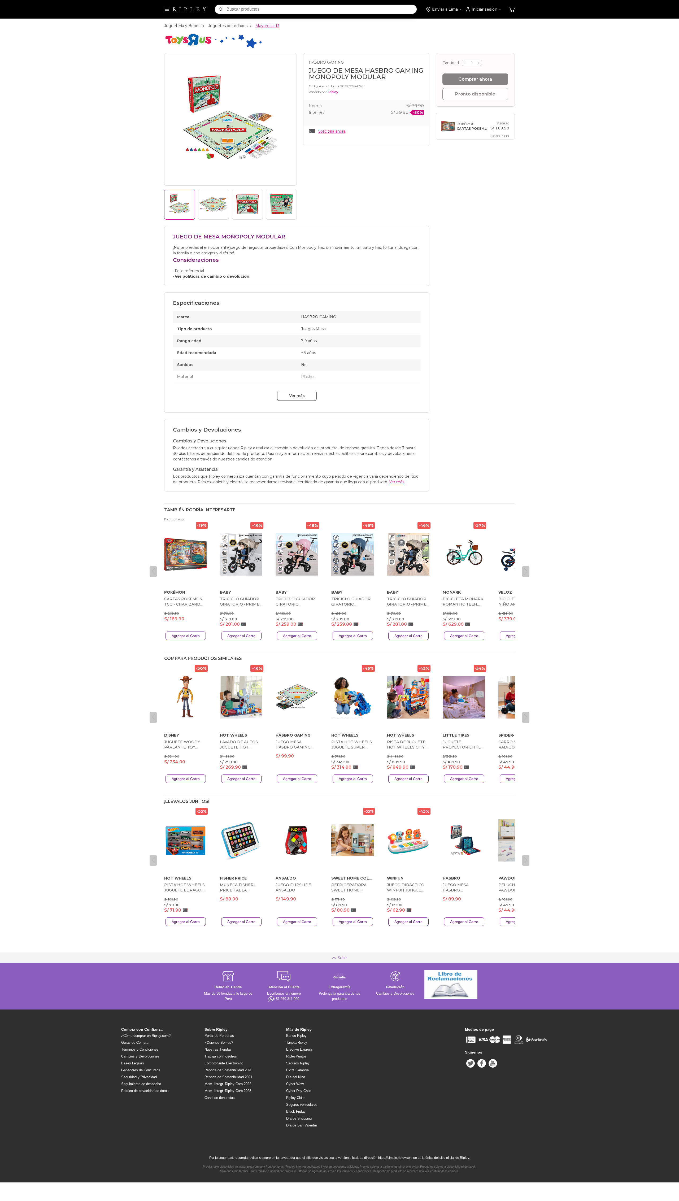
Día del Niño (295, 1077)
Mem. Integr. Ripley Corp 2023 (227, 1091)
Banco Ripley (296, 1036)
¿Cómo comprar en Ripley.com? (146, 1036)
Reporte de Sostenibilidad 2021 (228, 1077)
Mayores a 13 (267, 25)
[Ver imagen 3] (247, 204)
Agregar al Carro (186, 636)
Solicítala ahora (331, 131)
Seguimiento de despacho (141, 1084)
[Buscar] (221, 9)
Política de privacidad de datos (145, 1091)
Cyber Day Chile (298, 1091)
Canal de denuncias (219, 1098)
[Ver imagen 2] (213, 204)
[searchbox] (322, 9)
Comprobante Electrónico (223, 1063)
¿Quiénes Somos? (218, 1043)
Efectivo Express (299, 1049)
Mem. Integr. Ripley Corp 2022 (227, 1084)
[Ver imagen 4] (281, 204)
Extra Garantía (297, 1070)
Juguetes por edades (227, 25)
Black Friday (296, 1111)
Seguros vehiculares (301, 1105)
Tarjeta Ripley (296, 1043)
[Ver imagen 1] (179, 204)
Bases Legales (132, 1063)
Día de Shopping (299, 1118)
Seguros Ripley (298, 1063)
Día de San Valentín (301, 1125)
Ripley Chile (295, 1098)
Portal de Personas (219, 1036)
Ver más (297, 395)
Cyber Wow (295, 1084)
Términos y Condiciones (139, 1049)
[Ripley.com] (189, 9)
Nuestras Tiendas (218, 1049)
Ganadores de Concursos (140, 1070)
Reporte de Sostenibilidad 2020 (228, 1070)
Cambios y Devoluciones (140, 1056)
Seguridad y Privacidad (139, 1077)
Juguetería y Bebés (182, 25)
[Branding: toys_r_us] (213, 47)
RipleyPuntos (296, 1056)
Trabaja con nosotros (220, 1056)
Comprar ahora (475, 79)
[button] (512, 9)
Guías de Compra (134, 1043)
